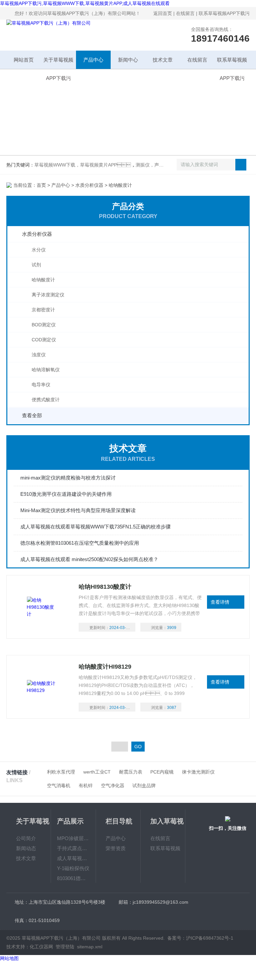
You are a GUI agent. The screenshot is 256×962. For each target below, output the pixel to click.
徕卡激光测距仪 (198, 772)
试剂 (36, 264)
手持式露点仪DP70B (73, 848)
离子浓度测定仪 (48, 294)
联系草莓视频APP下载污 (224, 13)
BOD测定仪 (44, 324)
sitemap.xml (89, 946)
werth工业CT (97, 772)
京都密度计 (43, 309)
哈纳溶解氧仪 (46, 369)
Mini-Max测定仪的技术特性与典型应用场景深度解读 (78, 510)
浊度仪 (39, 354)
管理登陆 (65, 946)
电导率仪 (41, 384)
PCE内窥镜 (162, 772)
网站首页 (24, 60)
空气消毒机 (58, 785)
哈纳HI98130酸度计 (105, 586)
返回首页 (162, 13)
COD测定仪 (44, 339)
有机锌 (86, 785)
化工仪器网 (41, 946)
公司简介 (26, 838)
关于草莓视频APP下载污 (58, 63)
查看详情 (220, 602)
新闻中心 (128, 60)
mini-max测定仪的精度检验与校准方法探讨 (68, 478)
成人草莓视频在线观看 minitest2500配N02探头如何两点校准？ (89, 559)
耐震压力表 (130, 772)
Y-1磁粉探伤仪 (73, 868)
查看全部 (32, 415)
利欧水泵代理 (61, 772)
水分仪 (39, 249)
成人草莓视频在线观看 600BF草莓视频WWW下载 (73, 858)
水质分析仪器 (89, 185)
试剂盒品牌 (144, 785)
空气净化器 (112, 785)
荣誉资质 (116, 848)
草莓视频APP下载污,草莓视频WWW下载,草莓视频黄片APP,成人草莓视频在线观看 (85, 3)
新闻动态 (26, 848)
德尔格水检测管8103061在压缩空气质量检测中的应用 (79, 543)
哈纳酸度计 (43, 279)
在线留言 (185, 13)
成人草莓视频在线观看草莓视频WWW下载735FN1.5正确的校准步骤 (95, 526)
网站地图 (9, 958)
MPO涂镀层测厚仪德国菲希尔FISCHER (73, 838)
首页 (41, 185)
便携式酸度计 (46, 399)
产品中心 (93, 60)
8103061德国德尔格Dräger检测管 (73, 878)
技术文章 (163, 60)
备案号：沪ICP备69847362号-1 (200, 938)
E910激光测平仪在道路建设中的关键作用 (66, 494)
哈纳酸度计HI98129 (105, 666)
